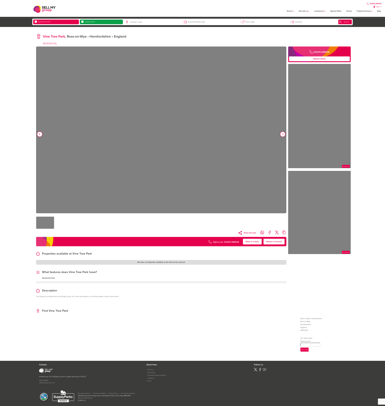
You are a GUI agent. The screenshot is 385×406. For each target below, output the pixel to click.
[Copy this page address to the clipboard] (283, 233)
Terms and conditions (128, 393)
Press (149, 381)
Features (298, 22)
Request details (319, 58)
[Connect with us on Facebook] (260, 370)
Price (250, 22)
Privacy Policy (113, 393)
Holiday (90, 21)
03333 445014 (375, 3)
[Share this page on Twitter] (275, 233)
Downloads (151, 372)
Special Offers (336, 11)
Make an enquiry (252, 241)
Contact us (151, 378)
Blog (379, 11)
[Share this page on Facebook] (268, 233)
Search (346, 22)
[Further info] (319, 167)
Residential (44, 21)
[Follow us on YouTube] (264, 370)
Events (349, 11)
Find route (304, 349)
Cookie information (99, 393)
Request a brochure (274, 241)
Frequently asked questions (157, 375)
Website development (85, 398)
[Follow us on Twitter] (255, 370)
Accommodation (196, 22)
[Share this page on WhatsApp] (261, 233)
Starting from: (305, 341)
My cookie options (84, 393)
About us (151, 370)
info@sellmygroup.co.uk (47, 383)
